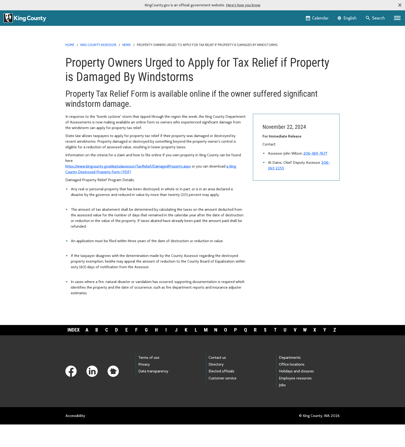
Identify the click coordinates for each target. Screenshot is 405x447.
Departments (290, 357)
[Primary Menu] (397, 18)
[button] (400, 5)
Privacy (144, 364)
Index (74, 330)
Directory (216, 364)
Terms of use (148, 357)
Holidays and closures (296, 371)
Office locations (291, 364)
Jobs (282, 385)
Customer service (222, 378)
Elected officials (221, 371)
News (126, 45)
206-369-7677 (315, 153)
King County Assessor (98, 45)
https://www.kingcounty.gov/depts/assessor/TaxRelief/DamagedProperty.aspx (128, 166)
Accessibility (75, 415)
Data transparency (153, 371)
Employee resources (295, 378)
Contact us (217, 357)
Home (69, 45)
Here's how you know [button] (243, 5)
